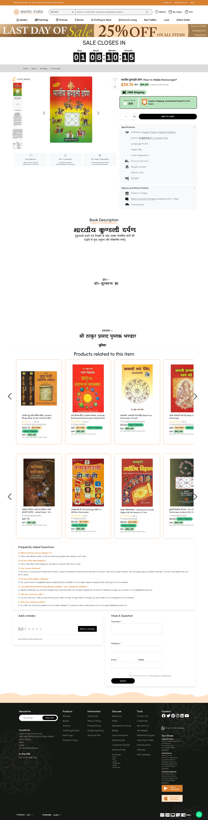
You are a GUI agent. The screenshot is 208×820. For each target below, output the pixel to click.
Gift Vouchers (143, 745)
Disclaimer (93, 716)
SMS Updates (143, 754)
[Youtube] (187, 716)
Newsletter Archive (121, 726)
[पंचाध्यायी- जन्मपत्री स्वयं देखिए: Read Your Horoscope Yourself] (137, 412)
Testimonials (118, 740)
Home (25, 68)
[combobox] (109, 12)
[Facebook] (164, 716)
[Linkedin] (182, 716)
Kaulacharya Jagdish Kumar (183, 424)
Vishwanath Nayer (179, 515)
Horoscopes (55, 68)
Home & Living (70, 740)
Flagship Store (168, 739)
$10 (130, 103)
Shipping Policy (96, 730)
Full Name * (116, 643)
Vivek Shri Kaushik (130, 518)
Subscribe (49, 718)
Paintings (68, 735)
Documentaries (120, 735)
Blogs (115, 730)
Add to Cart (168, 116)
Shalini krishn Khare (32, 515)
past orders (100, 598)
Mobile (141, 660)
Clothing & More (71, 730)
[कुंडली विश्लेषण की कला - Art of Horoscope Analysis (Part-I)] (186, 506)
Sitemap (141, 750)
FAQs (114, 721)
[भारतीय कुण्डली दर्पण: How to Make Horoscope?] (18, 90)
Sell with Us (143, 726)
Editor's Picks (119, 750)
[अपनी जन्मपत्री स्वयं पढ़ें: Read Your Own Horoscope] (186, 412)
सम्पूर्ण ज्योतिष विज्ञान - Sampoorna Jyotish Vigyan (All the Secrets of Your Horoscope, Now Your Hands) (137, 512)
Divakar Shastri (79, 518)
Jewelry (66, 726)
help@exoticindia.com (143, 590)
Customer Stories (121, 745)
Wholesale (142, 730)
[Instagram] (177, 716)
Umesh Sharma (79, 424)
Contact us (181, 3)
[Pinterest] (173, 716)
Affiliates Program (146, 735)
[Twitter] (168, 716)
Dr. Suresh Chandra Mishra (134, 421)
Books (34, 68)
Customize (142, 721)
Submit (123, 681)
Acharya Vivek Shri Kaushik (35, 424)
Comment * (116, 621)
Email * (114, 660)
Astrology (43, 68)
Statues (66, 716)
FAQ (193, 3)
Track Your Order (145, 740)
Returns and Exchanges (143, 199)
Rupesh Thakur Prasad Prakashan (159, 132)
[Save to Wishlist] (115, 80)
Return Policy (94, 721)
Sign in (167, 3)
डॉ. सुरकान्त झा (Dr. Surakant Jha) (153, 138)
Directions (165, 750)
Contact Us (142, 716)
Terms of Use (154, 675)
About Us (116, 716)
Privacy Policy (166, 675)
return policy (23, 574)
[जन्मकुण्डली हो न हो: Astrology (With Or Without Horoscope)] (88, 506)
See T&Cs (35, 164)
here (80, 598)
